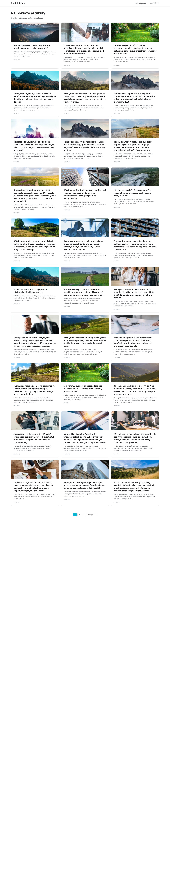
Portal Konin (18, 3)
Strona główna (153, 3)
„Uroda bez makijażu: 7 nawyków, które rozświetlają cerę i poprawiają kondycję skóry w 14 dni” (132, 193)
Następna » (92, 515)
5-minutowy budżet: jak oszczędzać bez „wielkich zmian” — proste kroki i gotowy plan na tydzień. (83, 389)
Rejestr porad (141, 3)
